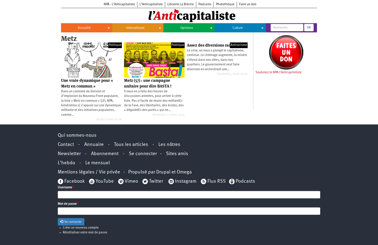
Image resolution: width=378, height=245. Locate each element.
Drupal (163, 172)
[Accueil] (189, 15)
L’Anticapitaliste (151, 4)
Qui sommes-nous (77, 135)
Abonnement (105, 153)
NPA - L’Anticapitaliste (119, 4)
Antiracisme (238, 45)
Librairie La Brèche (180, 4)
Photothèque (225, 4)
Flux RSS (216, 181)
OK (309, 27)
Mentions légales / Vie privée (89, 172)
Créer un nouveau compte (81, 227)
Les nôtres (169, 144)
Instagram (185, 181)
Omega (184, 172)
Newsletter (69, 153)
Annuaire (94, 144)
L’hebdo (66, 163)
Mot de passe (67, 204)
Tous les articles (131, 144)
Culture (229, 29)
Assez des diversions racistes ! (214, 45)
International (128, 29)
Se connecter (143, 153)
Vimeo (131, 181)
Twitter (156, 181)
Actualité (76, 29)
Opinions (178, 29)
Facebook (74, 181)
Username (65, 187)
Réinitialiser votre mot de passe (85, 232)
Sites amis (177, 153)
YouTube (104, 181)
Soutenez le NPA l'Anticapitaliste (279, 72)
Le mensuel (97, 163)
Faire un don (247, 4)
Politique (115, 45)
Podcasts (204, 4)
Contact (66, 144)
